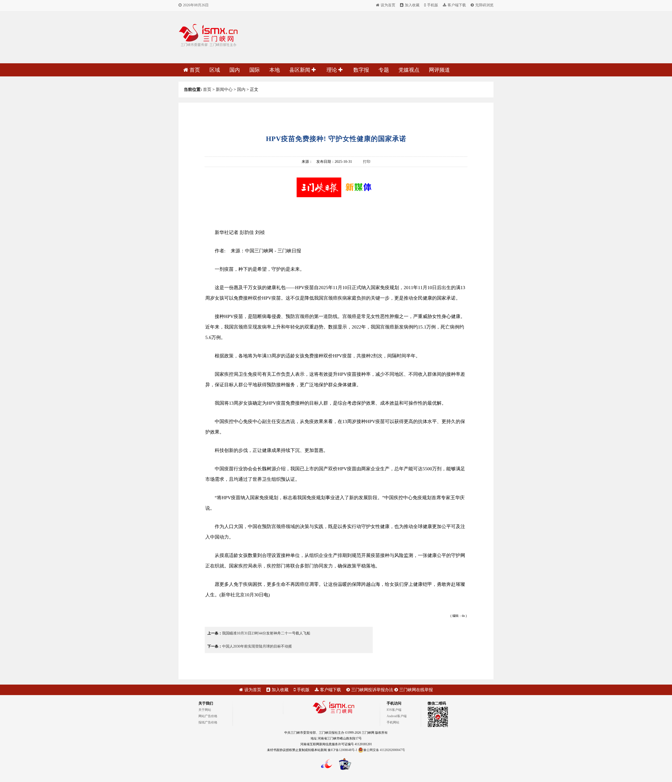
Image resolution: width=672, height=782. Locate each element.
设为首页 (388, 5)
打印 (366, 162)
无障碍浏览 (484, 5)
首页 (195, 70)
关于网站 (204, 710)
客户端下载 (457, 5)
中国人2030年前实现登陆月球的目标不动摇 (257, 646)
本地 (274, 70)
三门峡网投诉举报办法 (372, 689)
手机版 (432, 5)
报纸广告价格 (207, 722)
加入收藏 (412, 5)
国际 (254, 70)
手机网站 (393, 722)
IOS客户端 (394, 710)
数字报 (361, 70)
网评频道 (439, 70)
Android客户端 (397, 716)
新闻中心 (224, 89)
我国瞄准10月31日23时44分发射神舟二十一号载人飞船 (266, 633)
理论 (332, 70)
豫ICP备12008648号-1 (342, 750)
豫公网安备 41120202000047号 (384, 750)
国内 (234, 70)
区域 (214, 70)
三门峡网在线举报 (416, 689)
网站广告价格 (207, 716)
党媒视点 (408, 70)
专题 (384, 70)
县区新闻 (300, 70)
